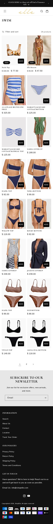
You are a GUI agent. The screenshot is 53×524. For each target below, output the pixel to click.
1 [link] (19, 364)
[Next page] (33, 364)
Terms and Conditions (11, 465)
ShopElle (18, 503)
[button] (5, 11)
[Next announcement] (48, 3)
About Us (6, 424)
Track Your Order (9, 437)
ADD (21, 61)
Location (6, 433)
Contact (5, 428)
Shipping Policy (8, 461)
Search (5, 419)
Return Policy (8, 456)
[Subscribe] (45, 398)
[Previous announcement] (4, 3)
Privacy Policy (8, 452)
